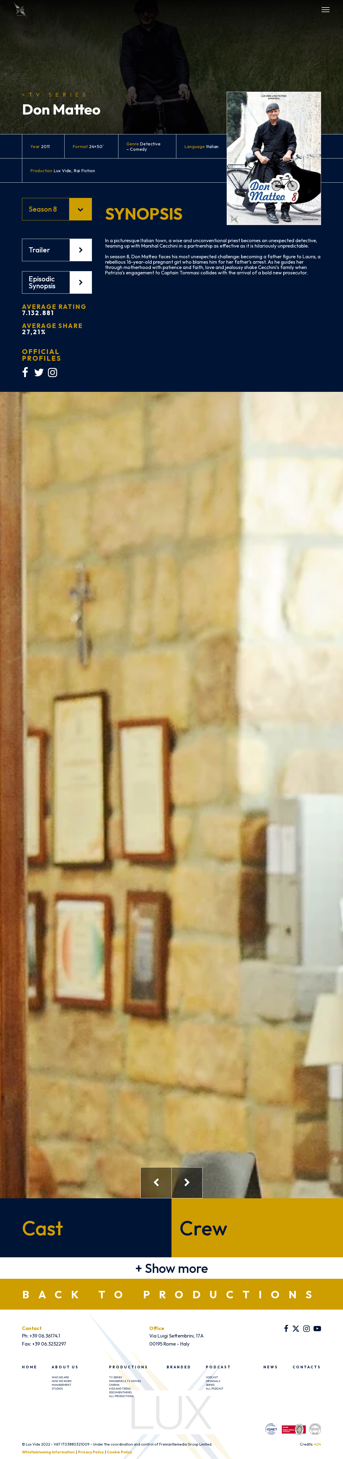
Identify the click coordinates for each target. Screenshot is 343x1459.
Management (61, 1385)
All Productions (121, 1396)
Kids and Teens (120, 1388)
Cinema (114, 1385)
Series (210, 1385)
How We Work (62, 1381)
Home (29, 1367)
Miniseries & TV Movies (125, 1381)
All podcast (214, 1388)
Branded (179, 1367)
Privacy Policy (91, 1452)
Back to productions (171, 1294)
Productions (128, 1367)
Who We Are (60, 1377)
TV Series (56, 94)
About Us (65, 1367)
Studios (57, 1388)
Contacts (307, 1367)
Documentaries (120, 1392)
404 (317, 1444)
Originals (213, 1381)
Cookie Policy (119, 1452)
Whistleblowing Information (48, 1452)
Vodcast (212, 1377)
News (270, 1367)
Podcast (218, 1367)
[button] (171, 1268)
